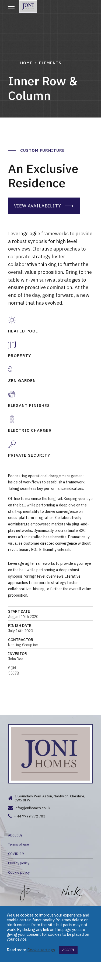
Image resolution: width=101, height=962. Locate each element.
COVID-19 (16, 853)
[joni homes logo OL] (50, 753)
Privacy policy (18, 863)
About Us (15, 835)
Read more (16, 950)
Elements (50, 62)
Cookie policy (19, 872)
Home (26, 62)
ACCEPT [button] (68, 950)
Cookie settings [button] (41, 950)
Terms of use (18, 844)
